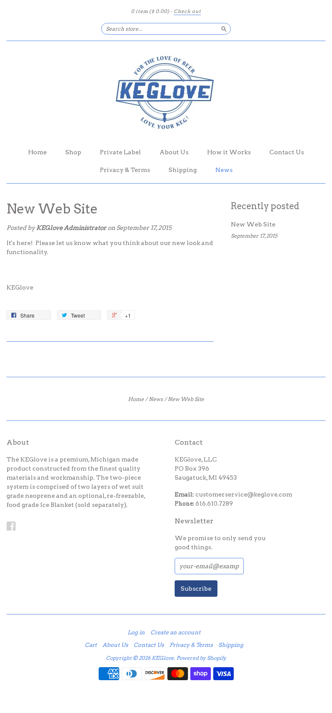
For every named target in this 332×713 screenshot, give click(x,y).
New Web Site (52, 209)
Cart (91, 645)
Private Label (120, 152)
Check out (187, 11)
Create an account (175, 633)
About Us (174, 152)
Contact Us (286, 152)
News (224, 169)
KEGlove (163, 658)
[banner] (166, 92)
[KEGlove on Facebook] (11, 526)
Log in (136, 633)
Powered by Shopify (201, 658)
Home (37, 152)
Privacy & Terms (125, 169)
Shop (73, 152)
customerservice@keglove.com (243, 494)
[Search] (224, 28)
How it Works (229, 152)
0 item (150, 11)
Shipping (183, 169)
